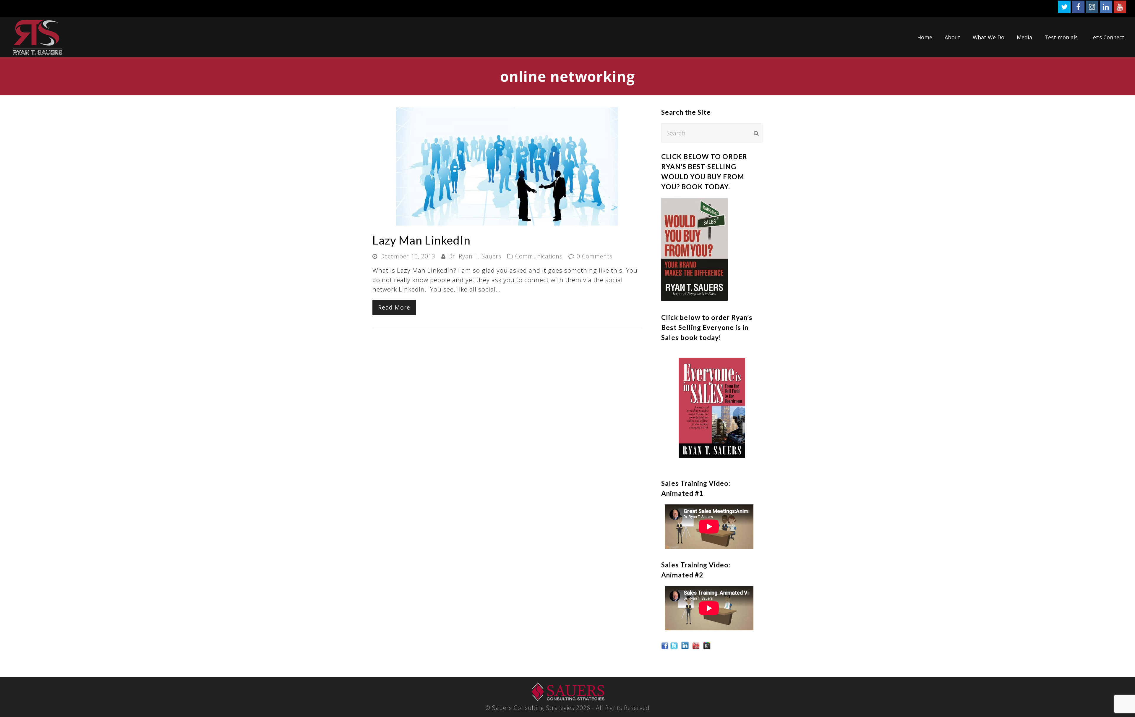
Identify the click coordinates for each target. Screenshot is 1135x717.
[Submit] (756, 133)
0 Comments (594, 256)
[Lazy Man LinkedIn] (507, 221)
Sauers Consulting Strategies (533, 708)
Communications (538, 256)
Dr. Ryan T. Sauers (474, 256)
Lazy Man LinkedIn (421, 240)
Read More (394, 307)
